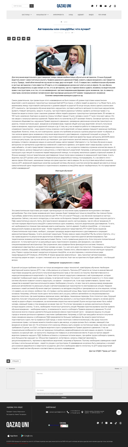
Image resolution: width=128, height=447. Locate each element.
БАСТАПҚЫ (26, 15)
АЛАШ (71, 15)
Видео (91, 15)
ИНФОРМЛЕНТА (58, 15)
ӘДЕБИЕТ (81, 15)
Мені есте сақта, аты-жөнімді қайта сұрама (50, 393)
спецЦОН (15, 361)
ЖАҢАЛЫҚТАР (41, 15)
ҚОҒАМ (65, 22)
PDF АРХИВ (102, 15)
